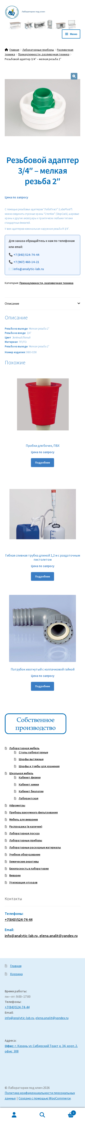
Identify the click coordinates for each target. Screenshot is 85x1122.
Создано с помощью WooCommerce (45, 1098)
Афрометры (17, 805)
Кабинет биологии (31, 791)
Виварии (15, 875)
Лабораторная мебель (24, 748)
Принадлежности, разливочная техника (43, 54)
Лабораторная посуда (24, 833)
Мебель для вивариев (23, 819)
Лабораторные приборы (38, 50)
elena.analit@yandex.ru (51, 1018)
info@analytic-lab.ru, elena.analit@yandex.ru (41, 935)
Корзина (16, 974)
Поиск (42, 1115)
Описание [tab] (12, 303)
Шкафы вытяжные (31, 759)
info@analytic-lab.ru (28, 269)
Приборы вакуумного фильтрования (33, 812)
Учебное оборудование (24, 854)
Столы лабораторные (33, 752)
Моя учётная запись (14, 1115)
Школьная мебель (21, 773)
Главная (14, 50)
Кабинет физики (30, 777)
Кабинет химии (29, 784)
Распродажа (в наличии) (25, 826)
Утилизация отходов (23, 882)
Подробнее (42, 462)
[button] (74, 76)
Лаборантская (28, 798)
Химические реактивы (24, 861)
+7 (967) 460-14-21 (26, 262)
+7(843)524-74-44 (18, 919)
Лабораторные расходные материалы (35, 847)
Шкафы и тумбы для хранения (39, 766)
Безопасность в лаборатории (29, 868)
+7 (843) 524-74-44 (26, 254)
